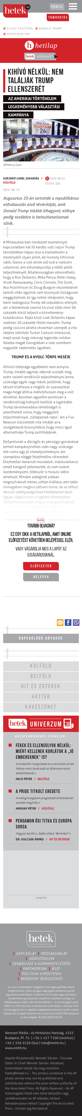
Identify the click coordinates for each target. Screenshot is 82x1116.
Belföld (43, 779)
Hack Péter (24, 779)
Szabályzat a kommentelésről (41, 964)
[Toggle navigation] (73, 7)
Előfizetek (41, 566)
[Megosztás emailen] (60, 622)
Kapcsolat (26, 953)
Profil (57, 7)
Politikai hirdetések (42, 974)
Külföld (9, 182)
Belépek (41, 577)
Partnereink (35, 969)
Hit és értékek (59, 839)
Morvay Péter (26, 808)
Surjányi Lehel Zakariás (21, 178)
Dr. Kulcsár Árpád (30, 839)
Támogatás (58, 17)
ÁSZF (56, 969)
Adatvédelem (41, 958)
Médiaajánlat (54, 953)
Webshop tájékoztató (42, 979)
